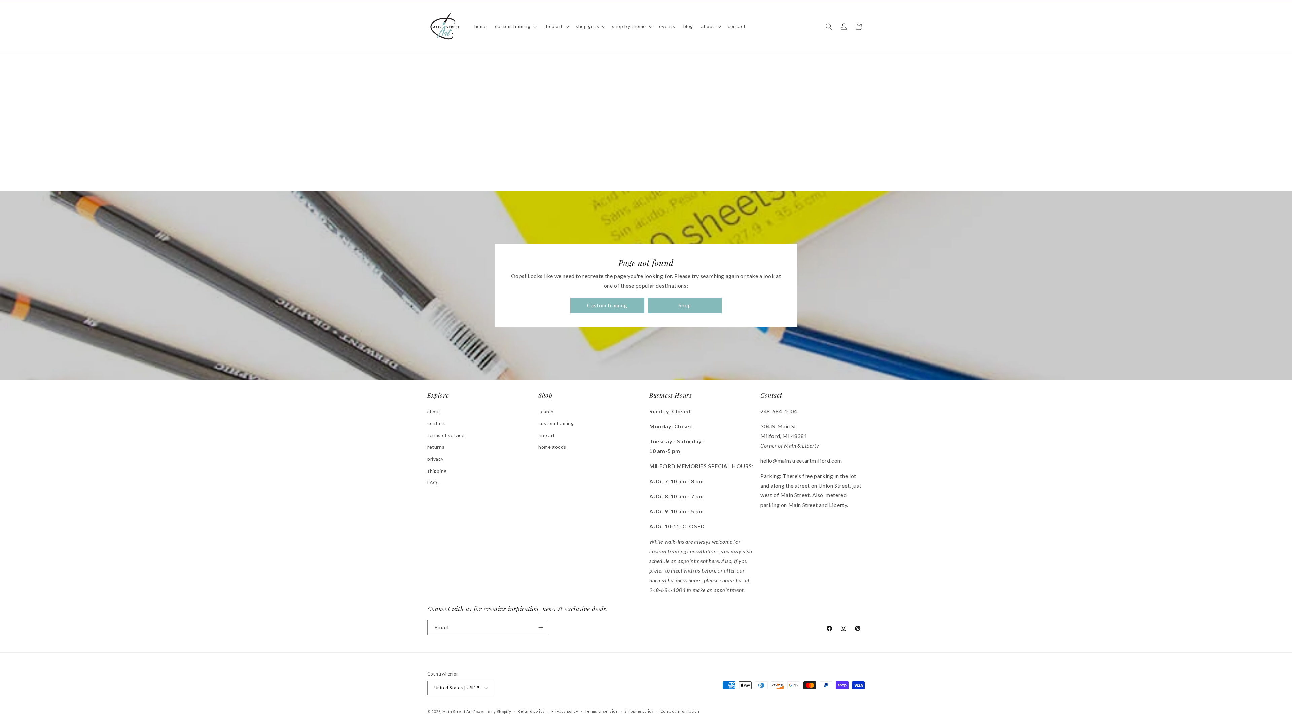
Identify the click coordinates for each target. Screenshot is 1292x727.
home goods (552, 447)
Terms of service (601, 711)
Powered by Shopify (492, 711)
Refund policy (531, 711)
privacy (435, 459)
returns (435, 447)
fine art (546, 435)
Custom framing (607, 306)
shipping (437, 471)
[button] (515, 26)
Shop (685, 306)
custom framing (556, 423)
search (546, 411)
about (434, 411)
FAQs (433, 482)
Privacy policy (564, 711)
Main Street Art (457, 711)
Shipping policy (639, 711)
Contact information (679, 711)
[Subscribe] (540, 627)
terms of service (446, 435)
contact (436, 423)
